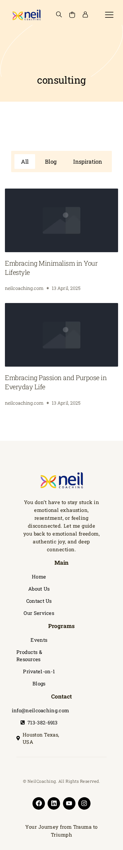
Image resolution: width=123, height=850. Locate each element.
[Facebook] (38, 803)
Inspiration (87, 161)
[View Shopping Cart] (72, 14)
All (25, 161)
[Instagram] (84, 803)
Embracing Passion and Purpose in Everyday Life (56, 382)
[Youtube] (69, 803)
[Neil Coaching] (26, 14)
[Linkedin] (54, 803)
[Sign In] (85, 14)
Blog (50, 161)
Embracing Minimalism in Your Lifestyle (51, 267)
